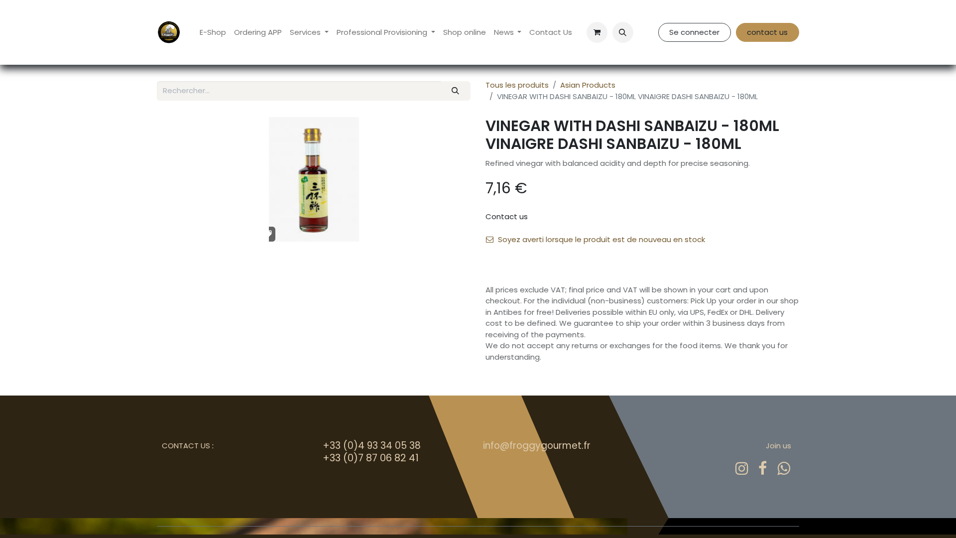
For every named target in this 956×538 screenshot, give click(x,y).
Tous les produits (517, 85)
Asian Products (587, 85)
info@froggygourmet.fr (537, 445)
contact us (767, 32)
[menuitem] (213, 32)
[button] (622, 32)
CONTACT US (186, 445)
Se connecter (694, 32)
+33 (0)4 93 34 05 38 (372, 445)
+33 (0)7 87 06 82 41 (371, 458)
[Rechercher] (456, 91)
